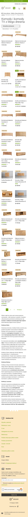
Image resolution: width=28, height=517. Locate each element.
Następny (19, 309)
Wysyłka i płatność (6, 422)
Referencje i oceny (6, 425)
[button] (14, 8)
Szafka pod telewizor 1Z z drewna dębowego (20, 81)
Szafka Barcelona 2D (6, 180)
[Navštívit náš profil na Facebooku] (18, 506)
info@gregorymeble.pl (10, 463)
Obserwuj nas (12, 506)
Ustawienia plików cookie (7, 451)
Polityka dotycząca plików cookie (9, 437)
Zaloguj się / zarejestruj (21, 3)
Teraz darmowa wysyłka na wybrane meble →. (14, 1)
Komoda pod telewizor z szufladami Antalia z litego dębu (20, 280)
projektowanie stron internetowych (17, 512)
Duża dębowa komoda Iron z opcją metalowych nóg (7, 160)
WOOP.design (7, 514)
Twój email (3, 478)
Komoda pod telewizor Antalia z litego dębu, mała (7, 240)
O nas (2, 428)
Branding (6, 512)
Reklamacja (4, 434)
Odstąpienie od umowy (7, 431)
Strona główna (6, 13)
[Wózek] (19, 8)
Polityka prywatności (6, 440)
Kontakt (7, 456)
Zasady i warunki (5, 443)
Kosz (2, 446)
